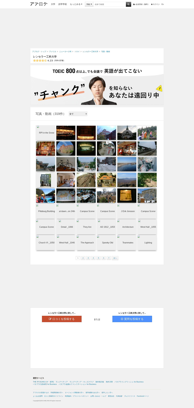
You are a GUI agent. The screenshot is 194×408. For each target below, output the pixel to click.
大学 (53, 4)
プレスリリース (129, 396)
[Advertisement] (97, 28)
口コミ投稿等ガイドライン (53, 396)
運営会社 (111, 396)
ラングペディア (62, 382)
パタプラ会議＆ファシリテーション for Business (77, 384)
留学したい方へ (107, 392)
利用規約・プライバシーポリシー (77, 396)
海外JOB (109, 382)
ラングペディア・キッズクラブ (82, 382)
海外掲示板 (99, 382)
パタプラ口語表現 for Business (45, 384)
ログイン (156, 4)
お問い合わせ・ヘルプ (98, 396)
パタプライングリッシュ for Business (129, 382)
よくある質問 (37, 396)
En (163, 4)
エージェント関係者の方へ (74, 392)
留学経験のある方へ (93, 392)
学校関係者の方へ (57, 392)
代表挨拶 (119, 396)
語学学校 (62, 4)
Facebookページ (143, 396)
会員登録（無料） (142, 4)
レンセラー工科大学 (45, 56)
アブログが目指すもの (41, 392)
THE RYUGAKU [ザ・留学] (43, 382)
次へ (115, 258)
